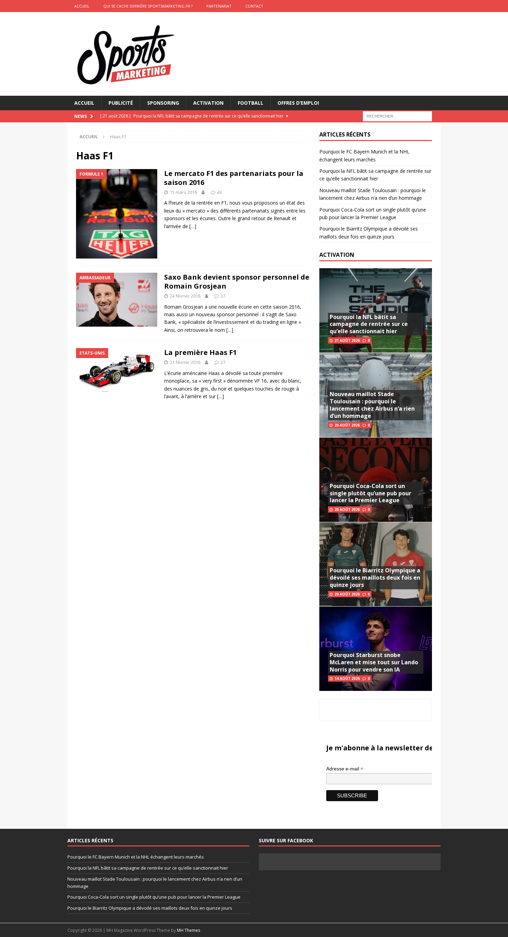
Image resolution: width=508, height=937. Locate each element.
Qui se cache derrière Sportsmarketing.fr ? (147, 6)
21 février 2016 (185, 362)
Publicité (121, 103)
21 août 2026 (347, 340)
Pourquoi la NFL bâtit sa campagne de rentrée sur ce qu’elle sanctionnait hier (369, 324)
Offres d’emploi (298, 103)
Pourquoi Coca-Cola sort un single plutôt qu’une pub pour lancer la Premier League (370, 493)
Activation (208, 103)
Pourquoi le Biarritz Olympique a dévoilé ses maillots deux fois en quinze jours (375, 577)
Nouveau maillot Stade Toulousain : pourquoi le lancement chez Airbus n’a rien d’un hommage (372, 404)
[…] (192, 226)
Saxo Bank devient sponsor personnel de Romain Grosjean (236, 281)
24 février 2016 (185, 296)
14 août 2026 (347, 678)
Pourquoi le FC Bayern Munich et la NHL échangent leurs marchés (135, 857)
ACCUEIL (82, 6)
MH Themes (188, 930)
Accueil (84, 103)
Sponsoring (163, 103)
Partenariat (219, 6)
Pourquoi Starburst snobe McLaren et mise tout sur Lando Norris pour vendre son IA (374, 662)
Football (250, 103)
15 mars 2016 (183, 192)
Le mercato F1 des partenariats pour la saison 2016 (233, 178)
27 (222, 362)
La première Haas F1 (200, 352)
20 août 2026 (347, 425)
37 (222, 296)
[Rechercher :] (397, 116)
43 (219, 192)
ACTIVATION (336, 255)
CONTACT (254, 6)
